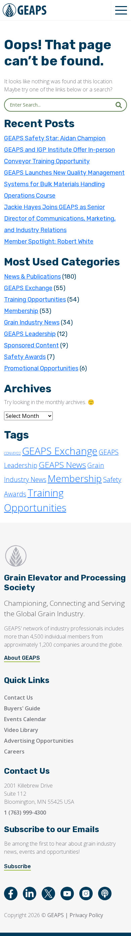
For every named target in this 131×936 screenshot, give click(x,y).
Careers (14, 751)
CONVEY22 (12, 453)
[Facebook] (10, 893)
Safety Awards (25, 357)
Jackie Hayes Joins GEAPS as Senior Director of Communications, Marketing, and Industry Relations (60, 218)
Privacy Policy (86, 915)
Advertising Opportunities (39, 740)
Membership (21, 311)
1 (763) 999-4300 (25, 812)
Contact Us (18, 697)
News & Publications (32, 276)
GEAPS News (62, 464)
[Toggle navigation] (121, 10)
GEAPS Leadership (30, 334)
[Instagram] (86, 893)
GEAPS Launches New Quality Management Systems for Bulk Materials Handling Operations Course (64, 184)
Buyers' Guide (22, 708)
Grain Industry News (31, 322)
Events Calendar (25, 719)
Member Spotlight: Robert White (48, 241)
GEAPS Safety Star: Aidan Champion (54, 138)
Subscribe (17, 866)
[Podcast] (105, 893)
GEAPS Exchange (28, 288)
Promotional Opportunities (41, 368)
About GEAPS (22, 658)
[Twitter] (48, 893)
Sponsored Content (31, 345)
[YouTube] (67, 893)
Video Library (21, 730)
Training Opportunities (35, 299)
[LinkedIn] (29, 893)
